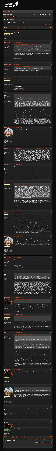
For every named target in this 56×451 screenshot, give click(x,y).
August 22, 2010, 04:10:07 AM (18, 148)
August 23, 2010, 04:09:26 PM (18, 332)
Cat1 (6, 332)
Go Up (5, 437)
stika (50, 17)
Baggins (7, 164)
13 (24, 27)
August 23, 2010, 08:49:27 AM (18, 297)
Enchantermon (8, 64)
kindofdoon (7, 42)
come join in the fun (31, 329)
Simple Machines (11, 448)
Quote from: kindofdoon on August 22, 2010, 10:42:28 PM (24, 299)
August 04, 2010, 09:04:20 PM (18, 64)
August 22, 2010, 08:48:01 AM (18, 164)
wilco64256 (47, 17)
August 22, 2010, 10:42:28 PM (18, 257)
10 (21, 27)
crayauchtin (8, 314)
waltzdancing (42, 17)
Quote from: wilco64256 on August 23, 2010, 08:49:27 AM (24, 334)
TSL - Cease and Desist (9, 16)
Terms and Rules (46, 448)
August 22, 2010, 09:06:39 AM (18, 182)
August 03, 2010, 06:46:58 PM (18, 42)
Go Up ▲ (51, 448)
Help (42, 448)
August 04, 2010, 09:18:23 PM (18, 78)
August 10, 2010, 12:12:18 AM (18, 127)
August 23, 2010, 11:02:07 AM (18, 314)
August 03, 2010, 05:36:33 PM (18, 30)
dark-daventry (34, 17)
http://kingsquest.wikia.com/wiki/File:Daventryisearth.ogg (41, 178)
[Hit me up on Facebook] (4, 70)
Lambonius (7, 127)
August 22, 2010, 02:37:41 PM (18, 236)
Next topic (50, 24)
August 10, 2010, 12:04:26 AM (18, 92)
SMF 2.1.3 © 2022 (6, 448)
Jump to (36, 442)
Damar (6, 212)
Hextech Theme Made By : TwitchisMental (10, 449)
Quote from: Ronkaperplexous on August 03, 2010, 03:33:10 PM (25, 44)
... (14, 27)
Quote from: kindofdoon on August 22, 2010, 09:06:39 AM (24, 274)
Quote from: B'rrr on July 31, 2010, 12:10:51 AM (23, 94)
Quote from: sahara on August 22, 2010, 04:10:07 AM (24, 184)
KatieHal (30, 17)
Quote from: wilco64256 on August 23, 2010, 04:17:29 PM (24, 388)
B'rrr (6, 30)
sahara (6, 148)
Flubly (6, 92)
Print (51, 27)
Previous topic (44, 24)
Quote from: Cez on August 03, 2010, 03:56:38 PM (23, 66)
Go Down (5, 27)
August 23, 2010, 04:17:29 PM (18, 369)
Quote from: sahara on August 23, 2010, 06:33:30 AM (24, 316)
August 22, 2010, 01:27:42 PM (18, 212)
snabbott (38, 17)
